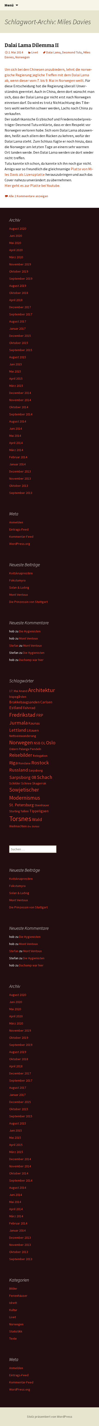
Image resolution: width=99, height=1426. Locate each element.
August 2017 (17, 321)
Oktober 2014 (18, 407)
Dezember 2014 (20, 393)
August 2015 (17, 357)
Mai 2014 (15, 436)
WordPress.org (19, 544)
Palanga (24, 749)
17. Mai (13, 691)
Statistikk (15, 1331)
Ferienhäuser (18, 1296)
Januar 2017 (17, 328)
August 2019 (17, 286)
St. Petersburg (21, 804)
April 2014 (16, 443)
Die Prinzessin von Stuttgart (28, 602)
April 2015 (16, 378)
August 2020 (17, 228)
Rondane (24, 763)
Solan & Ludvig (19, 587)
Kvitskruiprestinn (21, 573)
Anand (23, 691)
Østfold (35, 826)
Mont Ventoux (18, 595)
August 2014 (17, 421)
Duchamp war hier (31, 660)
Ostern (13, 749)
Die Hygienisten (30, 631)
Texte (13, 1338)
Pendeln (35, 749)
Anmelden (16, 522)
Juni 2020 (15, 236)
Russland (18, 770)
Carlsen (46, 702)
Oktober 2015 (18, 343)
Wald (37, 819)
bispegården (17, 697)
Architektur (41, 690)
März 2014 (16, 450)
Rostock (40, 762)
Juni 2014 (15, 428)
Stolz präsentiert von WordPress (49, 1416)
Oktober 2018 (18, 293)
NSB (37, 743)
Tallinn (24, 811)
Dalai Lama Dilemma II (32, 45)
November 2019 (20, 264)
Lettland (17, 730)
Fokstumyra (17, 580)
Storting (14, 811)
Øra (29, 826)
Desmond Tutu (72, 52)
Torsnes (20, 818)
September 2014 (20, 414)
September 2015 (20, 350)
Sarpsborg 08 (22, 777)
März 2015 (16, 386)
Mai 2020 (15, 243)
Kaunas (34, 723)
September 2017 (20, 314)
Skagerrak (39, 783)
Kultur (13, 1310)
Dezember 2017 (20, 307)
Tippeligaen (39, 811)
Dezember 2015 (20, 336)
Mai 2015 (15, 371)
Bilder (13, 1288)
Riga (13, 763)
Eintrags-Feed (19, 529)
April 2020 (16, 250)
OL (43, 743)
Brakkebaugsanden (24, 702)
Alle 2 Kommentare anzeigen (28, 196)
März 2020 (16, 257)
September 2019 (20, 278)
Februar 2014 (18, 457)
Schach (44, 777)
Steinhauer (42, 805)
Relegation (40, 756)
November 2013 (20, 478)
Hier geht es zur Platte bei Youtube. (32, 185)
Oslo (50, 742)
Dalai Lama (53, 52)
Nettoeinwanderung (22, 736)
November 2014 (20, 400)
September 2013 (20, 493)
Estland (15, 707)
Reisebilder (20, 755)
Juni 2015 (15, 364)
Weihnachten (18, 826)
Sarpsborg (36, 770)
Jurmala (18, 722)
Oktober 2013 (18, 486)
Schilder (14, 783)
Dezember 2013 (20, 471)
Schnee (26, 783)
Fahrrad (29, 707)
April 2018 (16, 300)
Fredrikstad (22, 714)
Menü (9, 5)
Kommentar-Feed (21, 536)
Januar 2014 (17, 464)
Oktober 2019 (18, 271)
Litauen (33, 730)
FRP (39, 715)
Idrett (13, 1303)
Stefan (13, 645)
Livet (34, 52)
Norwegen (22, 57)
